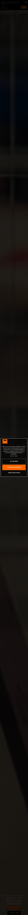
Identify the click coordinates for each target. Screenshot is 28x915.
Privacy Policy (12, 455)
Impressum (16, 455)
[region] (14, 457)
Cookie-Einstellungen (14, 473)
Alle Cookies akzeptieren (14, 467)
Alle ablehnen (14, 461)
